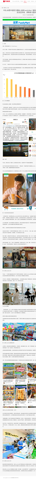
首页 (2, 7)
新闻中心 (5, 7)
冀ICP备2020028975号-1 (15, 477)
